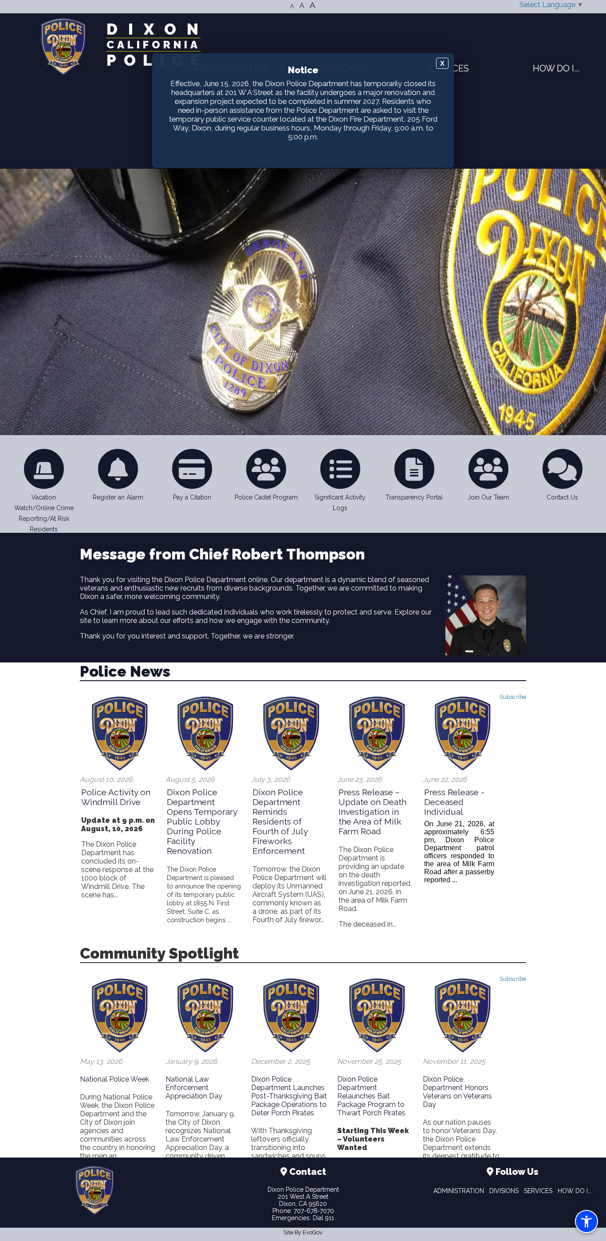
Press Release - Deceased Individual (454, 802)
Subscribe (513, 697)
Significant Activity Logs (340, 502)
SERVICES (538, 1190)
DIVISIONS (504, 1190)
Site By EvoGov (303, 1232)
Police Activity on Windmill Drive (115, 797)
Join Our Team (488, 497)
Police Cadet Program (266, 497)
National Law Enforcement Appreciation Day (193, 1087)
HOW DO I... (556, 68)
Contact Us (562, 497)
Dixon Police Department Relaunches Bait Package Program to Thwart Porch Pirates (371, 1096)
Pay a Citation (192, 497)
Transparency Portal (414, 497)
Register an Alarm (118, 497)
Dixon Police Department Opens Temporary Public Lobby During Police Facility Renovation (202, 821)
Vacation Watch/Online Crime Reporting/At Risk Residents (44, 513)
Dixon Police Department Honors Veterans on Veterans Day (457, 1092)
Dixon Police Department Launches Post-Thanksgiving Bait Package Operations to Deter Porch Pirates (289, 1096)
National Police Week (114, 1079)
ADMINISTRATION (458, 1190)
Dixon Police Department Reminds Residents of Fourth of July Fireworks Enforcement (279, 821)
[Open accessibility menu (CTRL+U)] (586, 1221)
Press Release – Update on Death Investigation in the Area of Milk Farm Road (372, 811)
